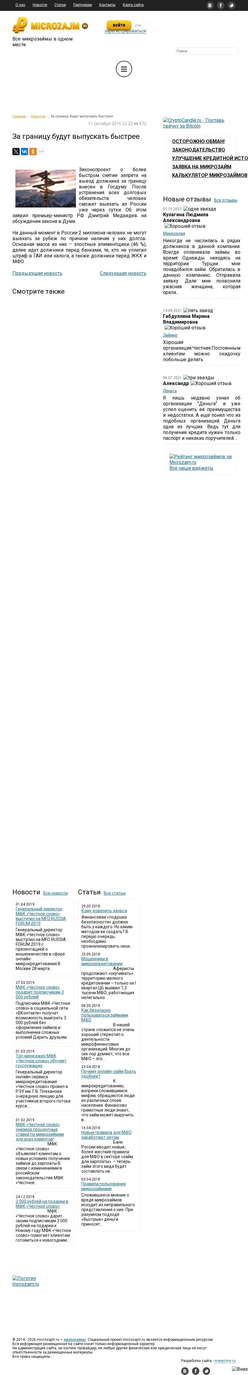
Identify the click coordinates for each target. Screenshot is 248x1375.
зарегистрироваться (125, 30)
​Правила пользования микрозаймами (103, 1186)
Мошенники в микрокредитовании (101, 961)
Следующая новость (123, 273)
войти (119, 25)
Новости (40, 5)
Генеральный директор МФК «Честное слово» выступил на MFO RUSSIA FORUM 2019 (41, 916)
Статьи (60, 5)
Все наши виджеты (191, 468)
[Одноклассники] (33, 151)
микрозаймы (75, 1339)
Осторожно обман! (198, 141)
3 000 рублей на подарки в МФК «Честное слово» (42, 1204)
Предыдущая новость (37, 273)
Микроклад (174, 233)
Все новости (55, 893)
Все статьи (115, 893)
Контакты (107, 5)
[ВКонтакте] (24, 151)
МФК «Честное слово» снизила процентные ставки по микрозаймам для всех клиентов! (40, 1131)
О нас (20, 5)
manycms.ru (225, 1361)
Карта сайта (133, 5)
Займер (170, 335)
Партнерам (82, 5)
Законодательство (198, 150)
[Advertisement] (79, 586)
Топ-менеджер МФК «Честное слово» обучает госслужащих (41, 1060)
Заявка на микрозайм (201, 167)
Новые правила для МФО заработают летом (106, 1135)
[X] (16, 151)
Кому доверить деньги (104, 910)
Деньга (170, 390)
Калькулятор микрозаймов (209, 175)
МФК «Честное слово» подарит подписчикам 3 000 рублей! (40, 992)
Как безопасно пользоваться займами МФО (104, 1015)
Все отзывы (225, 200)
